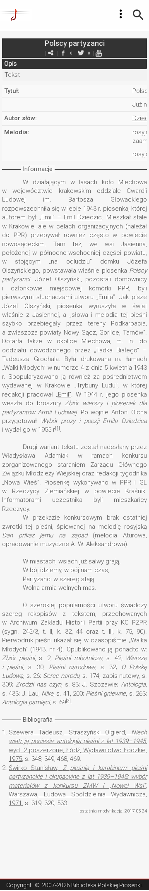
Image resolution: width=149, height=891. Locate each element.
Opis (10, 63)
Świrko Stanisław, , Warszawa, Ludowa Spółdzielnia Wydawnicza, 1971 (78, 785)
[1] (57, 428)
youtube (98, 53)
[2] (68, 700)
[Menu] (120, 14)
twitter (81, 53)
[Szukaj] (138, 15)
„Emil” (63, 394)
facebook (63, 53)
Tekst (12, 74)
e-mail (50, 53)
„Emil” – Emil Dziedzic (70, 217)
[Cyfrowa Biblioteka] (16, 15)
